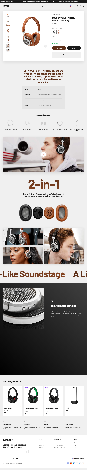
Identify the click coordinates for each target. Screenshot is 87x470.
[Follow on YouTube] (14, 458)
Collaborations (34, 6)
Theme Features (57, 6)
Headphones (42, 442)
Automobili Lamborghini (59, 447)
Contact (76, 447)
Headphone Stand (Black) (72, 406)
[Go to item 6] (8, 41)
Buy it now (74, 48)
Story (75, 442)
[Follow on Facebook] (4, 458)
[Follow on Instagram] (10, 458)
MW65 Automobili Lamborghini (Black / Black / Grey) (52, 408)
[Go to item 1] (8, 16)
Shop (27, 6)
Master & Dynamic (56, 14)
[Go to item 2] (8, 21)
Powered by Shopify (19, 463)
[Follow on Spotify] (17, 458)
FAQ (75, 445)
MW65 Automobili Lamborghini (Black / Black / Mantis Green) (31, 408)
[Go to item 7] (8, 46)
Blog (47, 6)
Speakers (41, 447)
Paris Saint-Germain (58, 445)
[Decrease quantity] (54, 39)
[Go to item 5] (8, 36)
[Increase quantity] (59, 39)
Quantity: (54, 36)
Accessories (42, 449)
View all (55, 449)
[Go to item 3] (8, 26)
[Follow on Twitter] (7, 458)
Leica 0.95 (56, 442)
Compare (42, 6)
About (51, 6)
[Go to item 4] (8, 31)
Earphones (41, 445)
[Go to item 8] (8, 51)
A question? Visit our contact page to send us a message (48, 1)
